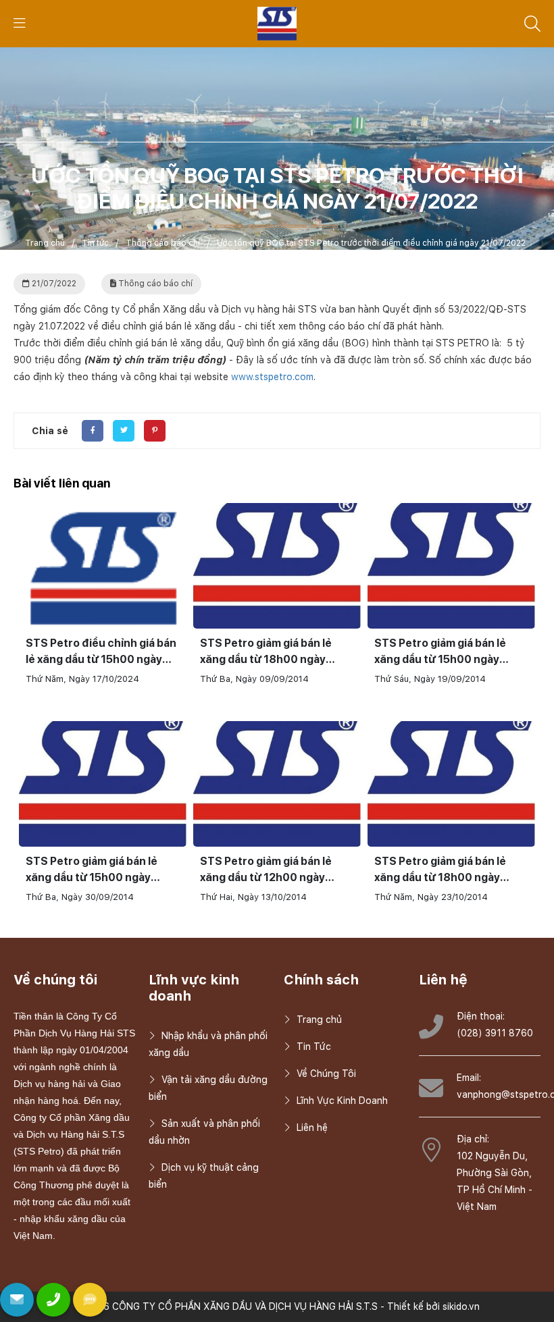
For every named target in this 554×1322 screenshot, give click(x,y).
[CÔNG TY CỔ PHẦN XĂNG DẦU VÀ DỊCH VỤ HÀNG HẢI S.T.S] (277, 23)
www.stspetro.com (272, 376)
